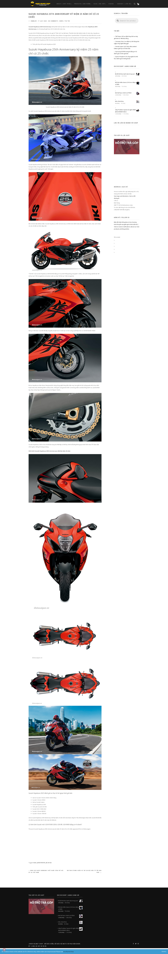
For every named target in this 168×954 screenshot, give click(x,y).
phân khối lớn (41, 862)
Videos (111, 3)
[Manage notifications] (4, 949)
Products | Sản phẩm (82, 3)
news (34, 862)
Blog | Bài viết (99, 3)
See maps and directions (121, 196)
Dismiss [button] (164, 951)
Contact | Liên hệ (124, 3)
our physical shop (68, 951)
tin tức (50, 862)
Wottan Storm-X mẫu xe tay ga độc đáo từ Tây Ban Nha (84, 871)
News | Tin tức (65, 21)
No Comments (53, 21)
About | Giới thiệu (64, 3)
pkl (46, 862)
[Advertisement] (65, 848)
